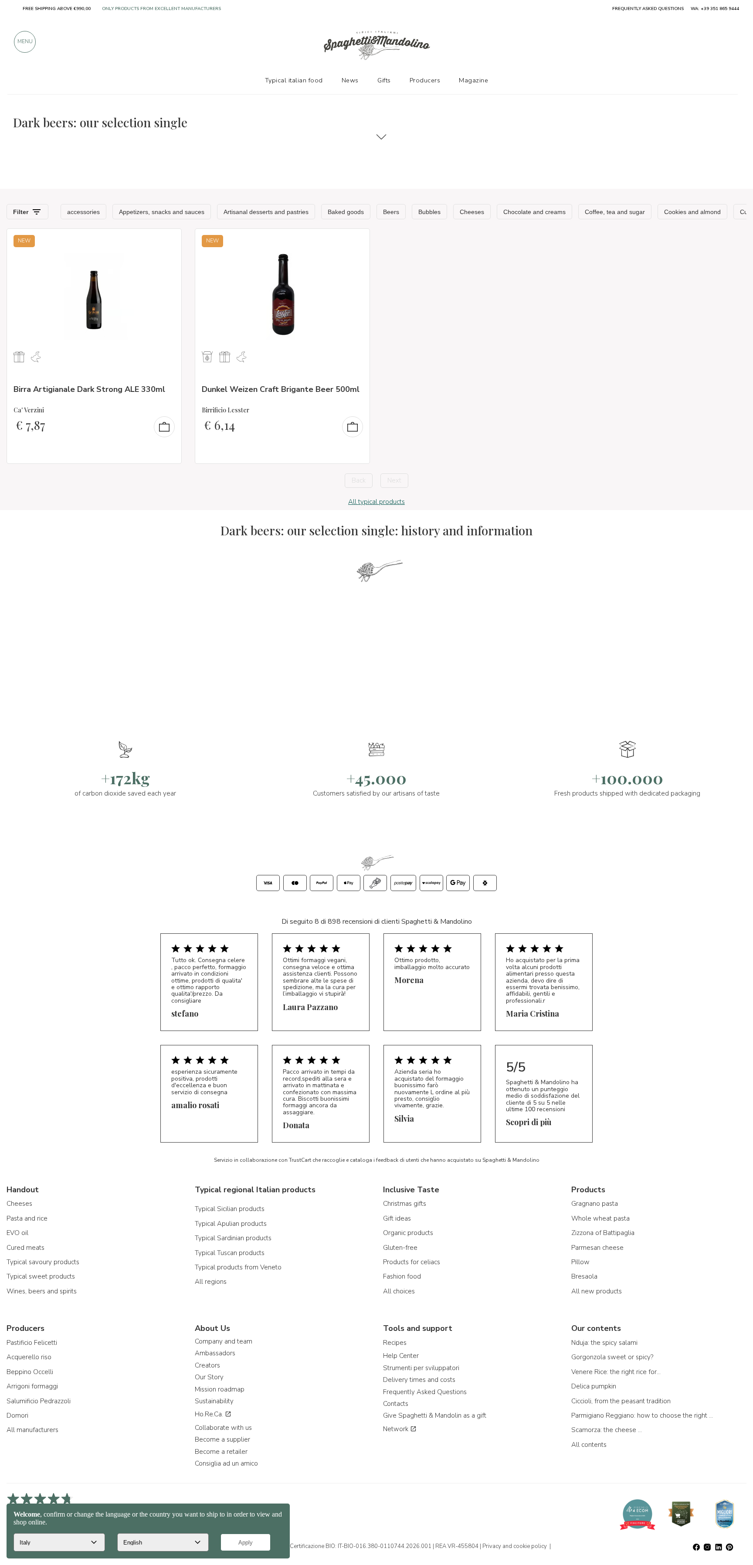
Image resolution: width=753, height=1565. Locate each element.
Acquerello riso (29, 1357)
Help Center (401, 1355)
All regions (211, 1281)
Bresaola (584, 1276)
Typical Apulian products (231, 1223)
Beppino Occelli (30, 1372)
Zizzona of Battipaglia (602, 1232)
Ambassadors (215, 1353)
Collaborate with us (223, 1427)
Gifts (384, 80)
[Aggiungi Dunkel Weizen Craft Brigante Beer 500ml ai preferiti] (355, 241)
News (350, 80)
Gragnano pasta (594, 1203)
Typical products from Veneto (238, 1267)
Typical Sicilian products (230, 1208)
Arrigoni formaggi (32, 1386)
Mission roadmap (219, 1389)
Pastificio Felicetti (32, 1342)
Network (396, 1429)
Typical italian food (294, 80)
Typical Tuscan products (230, 1253)
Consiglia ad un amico (226, 1463)
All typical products (376, 501)
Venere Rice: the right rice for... (616, 1372)
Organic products (408, 1232)
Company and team (223, 1341)
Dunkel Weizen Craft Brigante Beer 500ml (281, 389)
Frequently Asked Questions (425, 1392)
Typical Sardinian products (233, 1238)
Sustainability (214, 1401)
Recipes (395, 1342)
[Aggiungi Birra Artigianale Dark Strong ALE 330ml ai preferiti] (167, 241)
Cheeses (19, 1203)
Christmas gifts (404, 1203)
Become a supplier (222, 1439)
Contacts (395, 1403)
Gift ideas (397, 1218)
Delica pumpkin (593, 1386)
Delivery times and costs (419, 1379)
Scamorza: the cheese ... (606, 1430)
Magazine (473, 80)
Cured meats (25, 1247)
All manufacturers (32, 1430)
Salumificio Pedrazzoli (39, 1401)
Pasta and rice (27, 1218)
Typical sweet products (41, 1276)
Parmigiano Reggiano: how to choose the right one (643, 1415)
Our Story (209, 1377)
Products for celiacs (411, 1262)
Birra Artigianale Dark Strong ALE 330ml (89, 389)
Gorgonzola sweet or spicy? (612, 1357)
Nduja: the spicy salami (604, 1342)
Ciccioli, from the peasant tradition (621, 1401)
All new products (596, 1291)
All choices (399, 1291)
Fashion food (402, 1276)
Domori (17, 1415)
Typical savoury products (43, 1262)
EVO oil (17, 1232)
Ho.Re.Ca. (210, 1414)
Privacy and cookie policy (514, 1546)
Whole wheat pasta (600, 1218)
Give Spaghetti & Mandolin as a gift (434, 1415)
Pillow (580, 1262)
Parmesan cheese (597, 1247)
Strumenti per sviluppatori (421, 1368)
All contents (589, 1444)
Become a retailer (221, 1451)
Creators (207, 1365)
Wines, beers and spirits (42, 1291)
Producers (425, 80)
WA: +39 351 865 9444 (715, 9)
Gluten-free (400, 1247)
